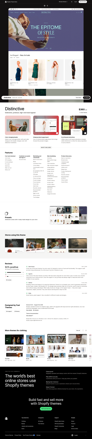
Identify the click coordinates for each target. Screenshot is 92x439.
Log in (75, 1)
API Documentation (59, 423)
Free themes (41, 423)
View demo (78, 97)
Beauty (23, 423)
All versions (35, 310)
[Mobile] (47, 6)
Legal (72, 426)
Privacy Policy (18, 435)
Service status (74, 428)
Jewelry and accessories (27, 426)
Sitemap (38, 435)
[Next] (86, 235)
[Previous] (83, 235)
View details (29, 310)
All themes (17, 311)
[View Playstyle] (72, 215)
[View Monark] (64, 215)
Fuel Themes (84, 112)
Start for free (83, 1)
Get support (9, 311)
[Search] (72, 2)
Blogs (56, 428)
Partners (73, 423)
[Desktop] (45, 6)
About (72, 421)
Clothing (24, 421)
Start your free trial (46, 408)
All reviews (8, 280)
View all (78, 330)
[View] (14, 245)
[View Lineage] (56, 215)
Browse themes (62, 1)
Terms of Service (9, 435)
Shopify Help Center (59, 421)
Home (23, 428)
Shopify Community (59, 426)
